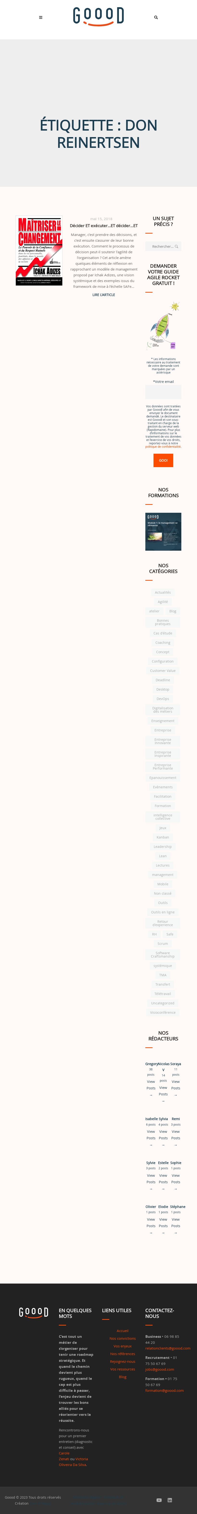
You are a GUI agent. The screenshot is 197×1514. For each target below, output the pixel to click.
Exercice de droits (111, 1503)
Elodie (163, 1206)
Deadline (163, 680)
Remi (176, 1118)
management (162, 874)
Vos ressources (122, 1369)
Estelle (163, 1162)
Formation (163, 805)
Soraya (175, 1064)
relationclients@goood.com (168, 1348)
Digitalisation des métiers (162, 710)
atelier (154, 611)
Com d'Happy (40, 1503)
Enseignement (162, 720)
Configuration (163, 661)
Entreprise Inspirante (162, 754)
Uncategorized (162, 1003)
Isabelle (151, 1118)
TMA (162, 975)
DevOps (163, 698)
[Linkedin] (170, 1500)
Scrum (163, 943)
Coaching (162, 642)
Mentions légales (87, 1497)
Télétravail (162, 993)
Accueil (123, 1330)
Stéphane (177, 1206)
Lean (163, 856)
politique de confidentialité (163, 446)
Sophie (175, 1162)
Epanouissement (162, 777)
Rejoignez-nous (122, 1361)
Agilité (163, 601)
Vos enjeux (123, 1346)
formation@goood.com (164, 1390)
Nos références (122, 1353)
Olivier (151, 1206)
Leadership (163, 846)
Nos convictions (123, 1338)
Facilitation (163, 796)
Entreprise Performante (163, 767)
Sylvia (163, 1118)
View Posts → (151, 1088)
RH (154, 934)
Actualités (163, 592)
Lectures (163, 865)
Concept (162, 652)
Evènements (163, 787)
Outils (163, 902)
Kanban (163, 837)
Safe (169, 934)
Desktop (162, 689)
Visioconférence (163, 1012)
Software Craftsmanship (163, 955)
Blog (172, 611)
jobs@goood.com (159, 1369)
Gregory (151, 1064)
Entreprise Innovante (162, 741)
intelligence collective (163, 817)
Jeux (163, 828)
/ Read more (104, 294)
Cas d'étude (163, 633)
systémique (163, 965)
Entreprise (162, 730)
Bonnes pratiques (163, 622)
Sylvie (150, 1162)
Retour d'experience (163, 923)
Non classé (163, 893)
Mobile (162, 884)
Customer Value (163, 670)
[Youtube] (159, 1500)
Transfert (162, 984)
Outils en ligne (163, 912)
